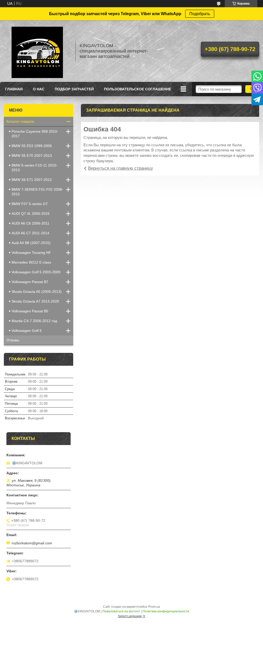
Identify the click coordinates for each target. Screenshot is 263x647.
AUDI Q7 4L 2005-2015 (31, 213)
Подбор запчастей (74, 89)
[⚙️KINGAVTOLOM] (37, 51)
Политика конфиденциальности (166, 611)
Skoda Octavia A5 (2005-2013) (37, 291)
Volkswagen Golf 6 (27, 331)
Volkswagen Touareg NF (31, 252)
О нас (38, 89)
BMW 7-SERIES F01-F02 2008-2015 (37, 191)
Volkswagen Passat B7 (30, 282)
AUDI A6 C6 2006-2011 (30, 223)
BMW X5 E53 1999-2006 (32, 146)
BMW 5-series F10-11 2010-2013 (35, 167)
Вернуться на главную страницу (120, 168)
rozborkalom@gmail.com (32, 543)
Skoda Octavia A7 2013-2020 (35, 301)
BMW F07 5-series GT (30, 204)
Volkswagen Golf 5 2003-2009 (36, 272)
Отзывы (12, 340)
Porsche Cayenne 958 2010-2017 (35, 133)
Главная (14, 89)
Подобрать (199, 14)
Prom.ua (154, 607)
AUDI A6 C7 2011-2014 (30, 233)
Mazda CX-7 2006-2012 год (34, 321)
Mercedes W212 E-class (31, 262)
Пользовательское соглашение (137, 89)
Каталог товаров (20, 121)
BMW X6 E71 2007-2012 (32, 180)
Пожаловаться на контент (121, 611)
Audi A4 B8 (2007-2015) (31, 243)
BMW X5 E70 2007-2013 (32, 155)
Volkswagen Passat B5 (30, 311)
